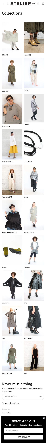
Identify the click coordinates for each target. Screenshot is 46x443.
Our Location (6, 413)
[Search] (7, 3)
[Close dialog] (44, 418)
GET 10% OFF (23, 437)
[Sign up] (40, 396)
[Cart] (43, 3)
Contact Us (6, 409)
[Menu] (2, 3)
